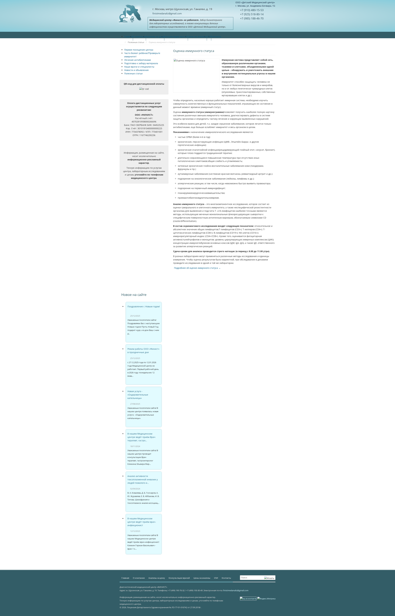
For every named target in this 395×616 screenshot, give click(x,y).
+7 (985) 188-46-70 (252, 18)
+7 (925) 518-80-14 (252, 14)
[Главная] (121, 42)
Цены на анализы (201, 578)
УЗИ (216, 578)
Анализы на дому (156, 578)
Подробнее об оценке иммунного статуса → (197, 267)
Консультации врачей (179, 578)
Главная (125, 578)
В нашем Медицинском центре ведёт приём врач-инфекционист (141, 522)
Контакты (226, 578)
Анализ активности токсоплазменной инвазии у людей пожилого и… (142, 479)
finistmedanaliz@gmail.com (167, 13)
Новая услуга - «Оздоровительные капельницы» (137, 395)
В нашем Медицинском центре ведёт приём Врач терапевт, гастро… (141, 437)
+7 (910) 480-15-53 (252, 10)
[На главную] (130, 13)
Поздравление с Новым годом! (143, 306)
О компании (139, 578)
